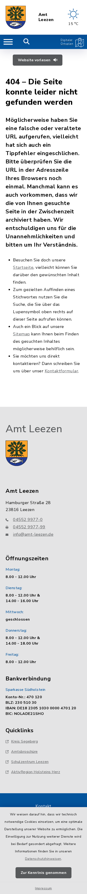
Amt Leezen (46, 17)
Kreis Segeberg (24, 741)
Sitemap (21, 334)
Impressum (43, 888)
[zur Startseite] (16, 17)
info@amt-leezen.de (33, 534)
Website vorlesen (34, 60)
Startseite (23, 267)
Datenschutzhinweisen (43, 859)
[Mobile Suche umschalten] (26, 42)
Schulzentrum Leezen (30, 761)
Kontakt (43, 806)
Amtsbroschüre (24, 751)
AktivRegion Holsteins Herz (35, 772)
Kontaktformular (61, 371)
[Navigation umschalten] (8, 42)
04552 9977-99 (29, 527)
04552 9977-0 (28, 519)
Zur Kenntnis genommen (44, 872)
